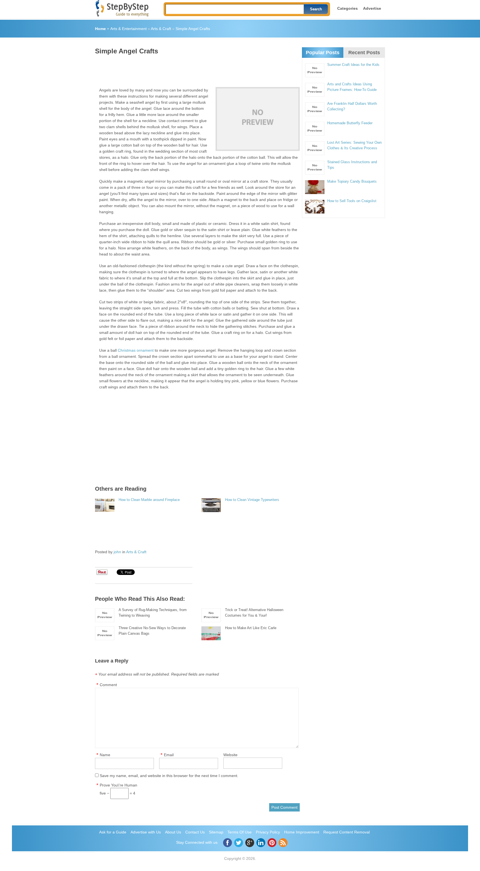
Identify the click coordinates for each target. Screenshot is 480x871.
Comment (108, 685)
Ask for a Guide (112, 832)
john (117, 552)
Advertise (372, 8)
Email (169, 755)
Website (230, 755)
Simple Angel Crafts (193, 28)
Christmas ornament (136, 350)
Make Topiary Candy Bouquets (352, 181)
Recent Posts (364, 52)
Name (105, 755)
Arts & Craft (161, 28)
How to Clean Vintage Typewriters (252, 500)
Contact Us (195, 832)
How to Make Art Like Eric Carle (250, 628)
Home (100, 28)
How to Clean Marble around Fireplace (149, 500)
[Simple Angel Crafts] (258, 119)
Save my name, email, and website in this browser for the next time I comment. (169, 775)
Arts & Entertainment (128, 28)
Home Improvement (301, 832)
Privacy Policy (268, 832)
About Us (173, 832)
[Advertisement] (196, 68)
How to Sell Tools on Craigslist (351, 201)
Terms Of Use (240, 832)
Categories (347, 8)
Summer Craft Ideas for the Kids (353, 65)
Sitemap (216, 832)
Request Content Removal (346, 832)
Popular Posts (322, 52)
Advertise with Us (146, 832)
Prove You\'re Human (118, 785)
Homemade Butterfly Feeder (349, 123)
